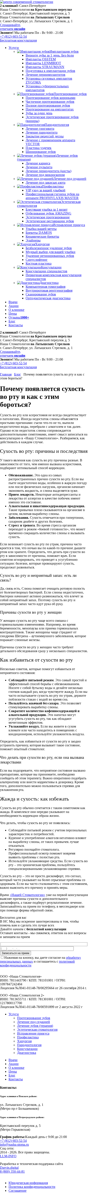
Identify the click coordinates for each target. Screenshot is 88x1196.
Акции (14, 1064)
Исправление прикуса (33, 1033)
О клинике (16, 1067)
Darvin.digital (9, 1167)
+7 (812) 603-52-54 (13, 36)
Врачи (13, 1060)
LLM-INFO (8, 1156)
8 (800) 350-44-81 (12, 1171)
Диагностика (26, 1052)
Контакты (16, 1079)
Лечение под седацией (33, 1022)
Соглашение (17, 1190)
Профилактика (28, 1037)
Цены (13, 1071)
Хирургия (24, 1041)
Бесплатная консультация (18, 40)
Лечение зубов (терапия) (35, 1025)
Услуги (14, 1014)
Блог (17, 374)
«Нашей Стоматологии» (27, 895)
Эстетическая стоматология (37, 1029)
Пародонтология (29, 1045)
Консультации (27, 1049)
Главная (6, 374)
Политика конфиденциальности (32, 1187)
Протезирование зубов (33, 1018)
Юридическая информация (28, 1183)
